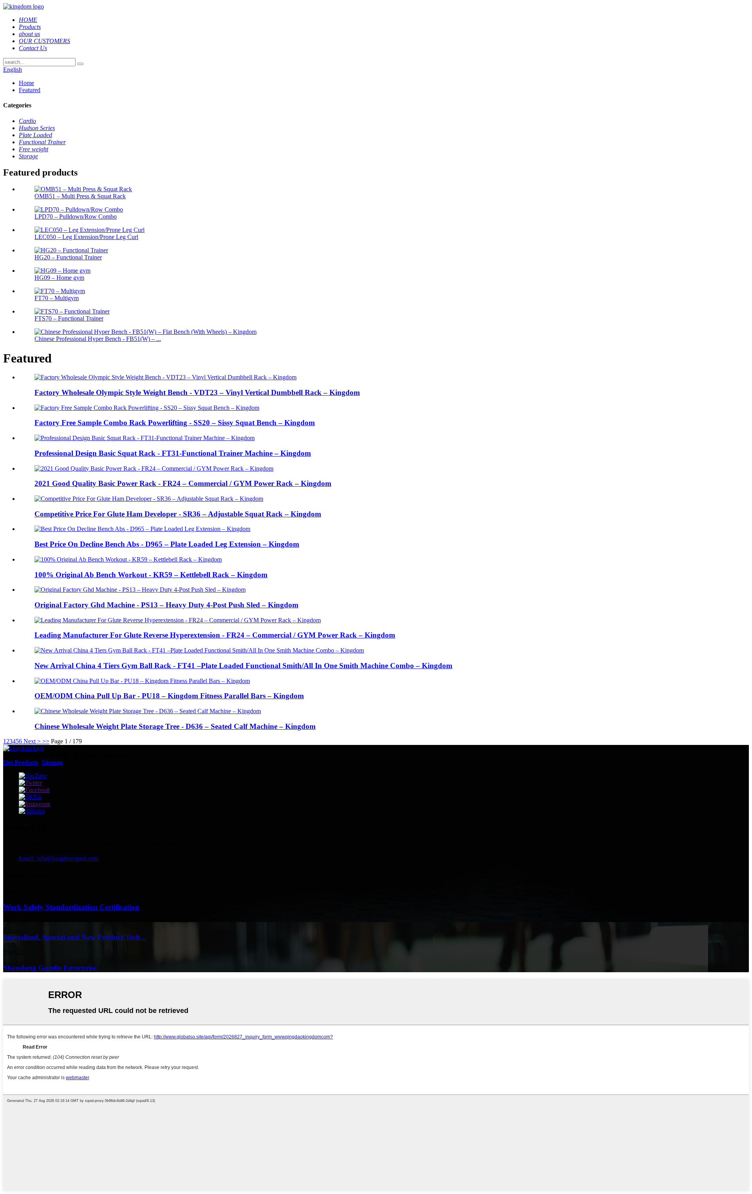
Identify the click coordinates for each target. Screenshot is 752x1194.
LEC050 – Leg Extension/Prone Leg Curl (86, 237)
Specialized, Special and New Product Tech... (74, 937)
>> (45, 741)
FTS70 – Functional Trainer (68, 318)
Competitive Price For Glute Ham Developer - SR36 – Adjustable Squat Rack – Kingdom (177, 514)
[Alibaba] (32, 811)
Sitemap (52, 762)
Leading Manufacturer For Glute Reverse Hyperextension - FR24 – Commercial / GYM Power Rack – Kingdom (214, 635)
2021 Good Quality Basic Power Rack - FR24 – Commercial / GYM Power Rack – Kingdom (182, 483)
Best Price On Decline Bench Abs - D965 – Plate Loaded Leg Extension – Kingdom (166, 544)
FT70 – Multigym (56, 298)
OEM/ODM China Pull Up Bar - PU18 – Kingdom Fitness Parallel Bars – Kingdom (169, 696)
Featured (29, 90)
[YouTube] (33, 775)
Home (26, 83)
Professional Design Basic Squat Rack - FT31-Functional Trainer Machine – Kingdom (172, 453)
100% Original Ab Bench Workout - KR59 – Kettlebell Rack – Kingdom (151, 575)
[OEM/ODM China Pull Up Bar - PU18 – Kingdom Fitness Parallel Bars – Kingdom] (142, 681)
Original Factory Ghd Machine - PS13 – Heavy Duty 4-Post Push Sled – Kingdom (166, 605)
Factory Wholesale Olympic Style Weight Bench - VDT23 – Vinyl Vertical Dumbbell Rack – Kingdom (197, 392)
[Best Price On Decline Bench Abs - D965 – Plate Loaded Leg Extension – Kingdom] (142, 528)
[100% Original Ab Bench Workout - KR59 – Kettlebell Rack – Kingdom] (128, 559)
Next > (32, 741)
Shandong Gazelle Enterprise (50, 968)
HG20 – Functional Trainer (68, 257)
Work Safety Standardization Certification (71, 907)
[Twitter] (30, 782)
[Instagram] (35, 804)
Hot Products (20, 762)
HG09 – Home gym (59, 277)
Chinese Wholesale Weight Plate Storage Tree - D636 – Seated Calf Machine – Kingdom (175, 726)
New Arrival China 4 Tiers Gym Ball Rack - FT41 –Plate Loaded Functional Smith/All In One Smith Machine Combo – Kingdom (243, 665)
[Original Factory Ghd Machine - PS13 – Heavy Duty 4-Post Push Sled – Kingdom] (140, 589)
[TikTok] (30, 797)
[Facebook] (34, 789)
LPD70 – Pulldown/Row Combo (75, 216)
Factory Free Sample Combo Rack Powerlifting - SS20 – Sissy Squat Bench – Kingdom (174, 423)
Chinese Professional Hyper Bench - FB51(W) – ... (97, 338)
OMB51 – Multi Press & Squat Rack (80, 196)
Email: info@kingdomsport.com (58, 858)
